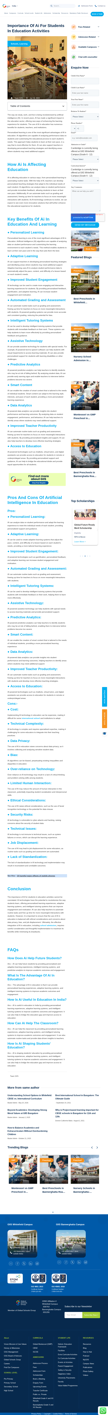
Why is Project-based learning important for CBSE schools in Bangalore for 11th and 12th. (77, 1113)
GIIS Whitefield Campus (20, 1224)
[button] (63, 106)
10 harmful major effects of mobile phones (36, 876)
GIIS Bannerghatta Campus (70, 1224)
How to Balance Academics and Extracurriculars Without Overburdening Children (28, 1131)
